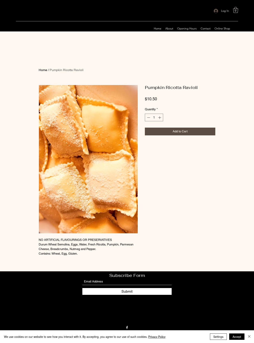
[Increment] (160, 117)
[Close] (249, 336)
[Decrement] (148, 117)
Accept (237, 337)
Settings (218, 337)
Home (43, 70)
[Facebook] (127, 327)
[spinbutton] (154, 117)
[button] (235, 10)
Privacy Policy (156, 337)
